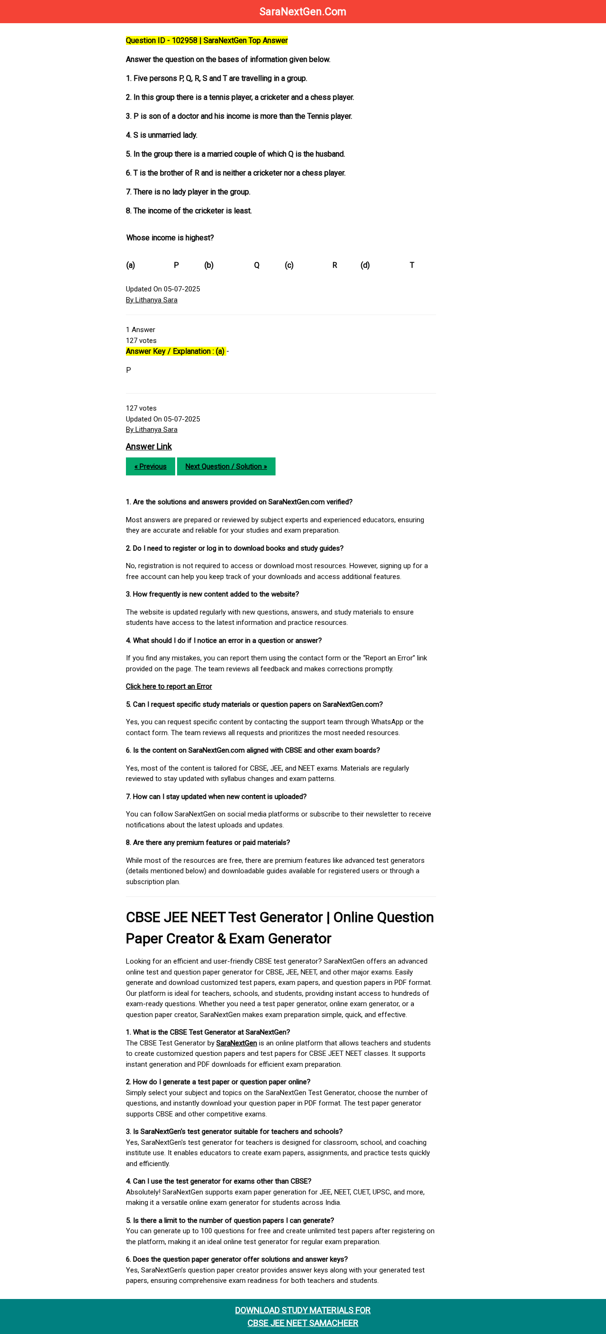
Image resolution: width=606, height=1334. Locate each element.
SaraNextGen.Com (303, 12)
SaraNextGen (236, 1043)
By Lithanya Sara (152, 300)
